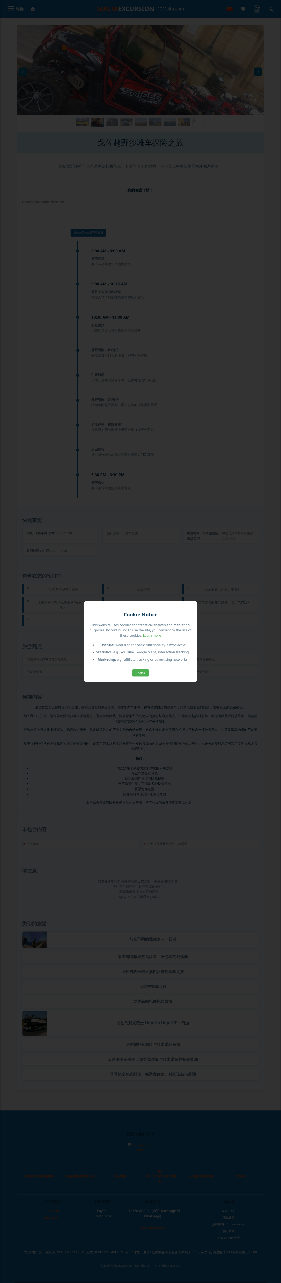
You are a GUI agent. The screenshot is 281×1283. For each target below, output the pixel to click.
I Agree (140, 672)
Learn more (152, 635)
